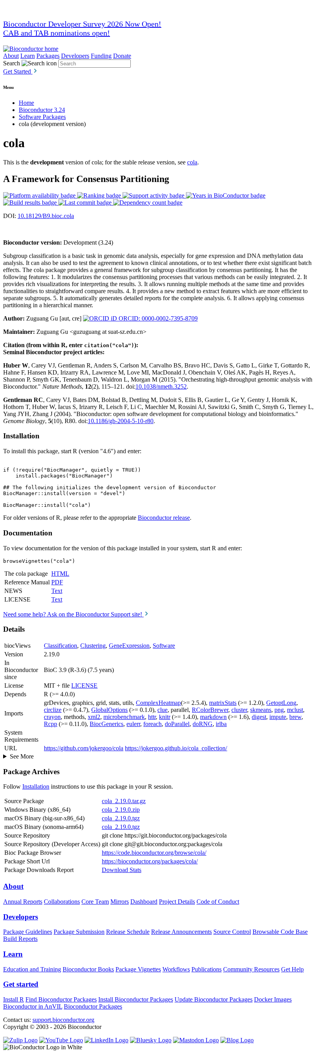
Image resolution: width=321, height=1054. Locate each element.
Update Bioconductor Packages (213, 999)
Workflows (176, 969)
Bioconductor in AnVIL (32, 1006)
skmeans (260, 709)
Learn (27, 55)
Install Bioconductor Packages (135, 999)
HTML (60, 573)
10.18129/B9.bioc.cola (46, 216)
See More (22, 756)
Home (26, 102)
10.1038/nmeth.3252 (161, 386)
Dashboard (143, 901)
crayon (52, 716)
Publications (206, 969)
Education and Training (32, 969)
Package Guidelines (27, 931)
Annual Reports (22, 901)
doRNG (203, 724)
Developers (75, 55)
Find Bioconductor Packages (61, 999)
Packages (48, 55)
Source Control (232, 931)
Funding (101, 55)
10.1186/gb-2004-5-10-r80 (120, 421)
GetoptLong (281, 702)
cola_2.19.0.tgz (121, 818)
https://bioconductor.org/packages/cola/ (150, 861)
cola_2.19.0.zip (121, 809)
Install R (13, 999)
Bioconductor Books (88, 969)
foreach (152, 724)
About (11, 55)
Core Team (95, 901)
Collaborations (62, 901)
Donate (122, 55)
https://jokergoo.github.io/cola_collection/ (176, 748)
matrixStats (222, 702)
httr (152, 716)
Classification (60, 645)
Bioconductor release (164, 517)
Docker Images (273, 999)
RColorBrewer (210, 709)
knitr (164, 716)
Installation (35, 786)
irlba (221, 724)
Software (164, 645)
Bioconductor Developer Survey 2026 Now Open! (82, 24)
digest (259, 716)
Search (11, 63)
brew (295, 716)
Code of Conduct (218, 901)
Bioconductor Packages (93, 1006)
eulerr (133, 724)
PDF (57, 582)
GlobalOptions (109, 709)
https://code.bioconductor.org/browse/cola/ (154, 852)
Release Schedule (128, 931)
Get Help (292, 969)
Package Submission (79, 931)
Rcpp (50, 724)
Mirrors (119, 901)
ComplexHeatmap (158, 702)
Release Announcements (181, 931)
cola (192, 162)
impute (277, 716)
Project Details (177, 901)
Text (56, 590)
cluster (239, 709)
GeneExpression (129, 645)
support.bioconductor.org (63, 1019)
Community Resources (251, 969)
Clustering (93, 645)
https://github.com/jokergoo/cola (83, 748)
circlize (52, 709)
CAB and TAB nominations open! (56, 33)
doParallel (177, 724)
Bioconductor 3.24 (42, 109)
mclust (295, 709)
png (279, 709)
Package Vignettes (138, 969)
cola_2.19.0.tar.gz (124, 801)
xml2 (94, 716)
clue (162, 709)
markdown (213, 716)
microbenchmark (124, 716)
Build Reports (20, 938)
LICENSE (84, 685)
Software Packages (42, 117)
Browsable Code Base (280, 931)
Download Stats (121, 870)
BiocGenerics (106, 724)
